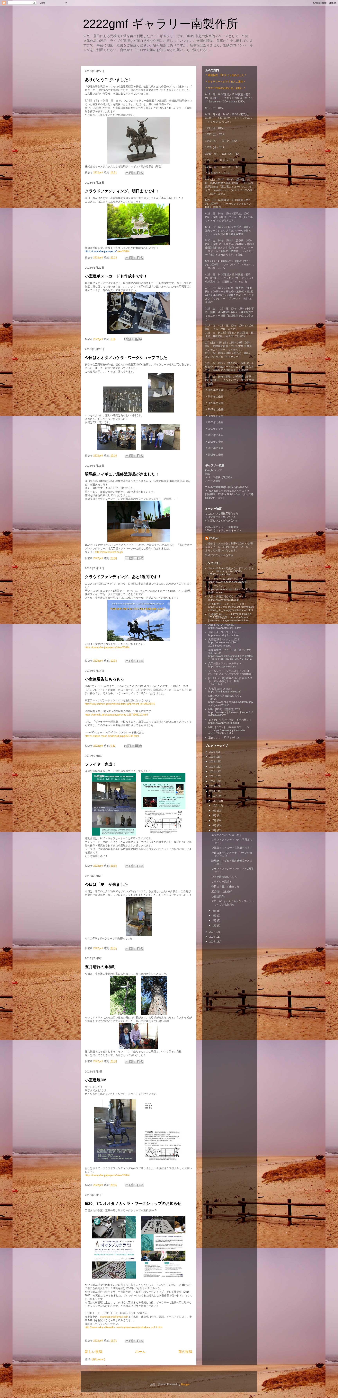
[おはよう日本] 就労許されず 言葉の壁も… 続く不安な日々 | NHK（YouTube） (230, 681)
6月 (214, 825)
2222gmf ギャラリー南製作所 (160, 23)
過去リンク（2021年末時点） (225, 737)
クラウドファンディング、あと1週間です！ (123, 577)
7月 (214, 820)
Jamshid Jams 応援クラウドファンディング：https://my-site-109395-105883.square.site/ (231, 571)
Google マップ (213, 470)
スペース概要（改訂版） (219, 477)
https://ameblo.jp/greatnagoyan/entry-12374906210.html (116, 714)
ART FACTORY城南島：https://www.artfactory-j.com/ (224, 626)
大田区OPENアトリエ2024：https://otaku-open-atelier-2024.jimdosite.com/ (224, 642)
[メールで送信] (127, 173)
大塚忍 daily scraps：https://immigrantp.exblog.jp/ (224, 690)
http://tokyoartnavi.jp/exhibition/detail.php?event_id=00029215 (120, 703)
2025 (212, 756)
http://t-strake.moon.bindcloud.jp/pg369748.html (112, 735)
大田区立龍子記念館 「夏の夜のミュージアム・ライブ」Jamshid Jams (229, 187)
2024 (212, 761)
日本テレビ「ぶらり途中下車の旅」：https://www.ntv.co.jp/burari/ (230, 721)
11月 (215, 800)
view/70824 (107, 251)
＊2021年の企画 (214, 415)
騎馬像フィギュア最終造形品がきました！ (122, 474)
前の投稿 (185, 1352)
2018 (212, 791)
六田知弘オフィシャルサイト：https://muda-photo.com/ (226, 665)
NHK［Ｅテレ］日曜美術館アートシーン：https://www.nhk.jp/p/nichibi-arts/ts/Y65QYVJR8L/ (230, 730)
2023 (212, 766)
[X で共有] (134, 173)
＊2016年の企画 (214, 448)
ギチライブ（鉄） (236, 336)
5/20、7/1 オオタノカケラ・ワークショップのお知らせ (133, 1203)
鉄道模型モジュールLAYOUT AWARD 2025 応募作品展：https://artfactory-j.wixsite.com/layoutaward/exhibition (229, 617)
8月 (214, 815)
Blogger (185, 1384)
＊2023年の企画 (214, 403)
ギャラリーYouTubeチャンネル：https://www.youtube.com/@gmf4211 (229, 580)
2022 (212, 771)
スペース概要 (212, 480)
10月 (215, 805)
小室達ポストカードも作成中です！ (116, 276)
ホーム (140, 1352)
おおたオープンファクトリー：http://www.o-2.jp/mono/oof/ (226, 634)
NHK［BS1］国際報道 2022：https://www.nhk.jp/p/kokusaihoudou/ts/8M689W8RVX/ (230, 712)
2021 (212, 776)
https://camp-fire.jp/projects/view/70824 (107, 647)
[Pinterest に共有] (142, 173)
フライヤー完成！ (100, 764)
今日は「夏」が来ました (106, 884)
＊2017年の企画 (214, 441)
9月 (214, 810)
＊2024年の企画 (214, 396)
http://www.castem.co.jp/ (109, 552)
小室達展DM (96, 1080)
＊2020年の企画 (214, 422)
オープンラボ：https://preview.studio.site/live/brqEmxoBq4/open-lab (230, 589)
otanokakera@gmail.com (114, 1316)
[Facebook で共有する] (138, 173)
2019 (212, 786)
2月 (214, 920)
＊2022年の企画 (214, 409)
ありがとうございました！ (108, 79)
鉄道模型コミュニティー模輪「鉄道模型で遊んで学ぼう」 (229, 316)
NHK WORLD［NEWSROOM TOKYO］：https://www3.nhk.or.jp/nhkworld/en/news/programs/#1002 (230, 700)
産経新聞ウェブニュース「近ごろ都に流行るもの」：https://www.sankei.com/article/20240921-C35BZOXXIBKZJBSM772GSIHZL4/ (230, 654)
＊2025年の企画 (214, 390)
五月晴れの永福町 (100, 967)
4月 (214, 910)
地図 (207, 473)
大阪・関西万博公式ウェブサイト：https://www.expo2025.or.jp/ (228, 598)
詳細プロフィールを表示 (219, 555)
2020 (212, 781)
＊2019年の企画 (214, 428)
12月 (215, 795)
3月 (214, 915)
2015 (212, 941)
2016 (212, 936)
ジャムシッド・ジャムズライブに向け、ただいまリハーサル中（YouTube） (231, 672)
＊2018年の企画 (214, 435)
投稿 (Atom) (98, 1359)
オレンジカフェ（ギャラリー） (223, 356)
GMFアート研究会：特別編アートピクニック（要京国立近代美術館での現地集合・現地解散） (229, 367)
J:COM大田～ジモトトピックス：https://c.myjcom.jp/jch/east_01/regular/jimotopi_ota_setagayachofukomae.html (231, 607)
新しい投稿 (93, 1352)
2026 (212, 751)
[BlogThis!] (131, 173)
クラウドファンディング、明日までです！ (122, 191)
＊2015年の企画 (214, 454)
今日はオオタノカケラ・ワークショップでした (126, 357)
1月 (214, 925)
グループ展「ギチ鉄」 (225, 329)
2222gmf (214, 538)
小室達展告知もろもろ (104, 679)
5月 (214, 830)
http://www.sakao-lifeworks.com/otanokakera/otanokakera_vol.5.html (124, 1327)
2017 (212, 931)
